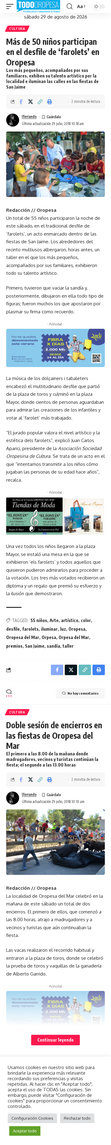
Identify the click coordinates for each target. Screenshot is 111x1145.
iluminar (49, 629)
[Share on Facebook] (21, 102)
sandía (53, 646)
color (86, 620)
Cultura (17, 29)
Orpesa (49, 637)
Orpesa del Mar (74, 637)
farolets (30, 629)
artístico (69, 620)
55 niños (39, 620)
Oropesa (76, 629)
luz (63, 629)
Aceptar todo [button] (25, 1130)
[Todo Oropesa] (38, 6)
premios (14, 646)
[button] (11, 6)
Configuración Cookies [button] (32, 1118)
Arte (54, 620)
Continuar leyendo (55, 1040)
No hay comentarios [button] (83, 693)
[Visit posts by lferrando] (12, 120)
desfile (13, 629)
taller (68, 646)
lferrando (29, 116)
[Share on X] (30, 102)
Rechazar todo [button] (77, 1118)
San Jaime (34, 646)
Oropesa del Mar (22, 637)
